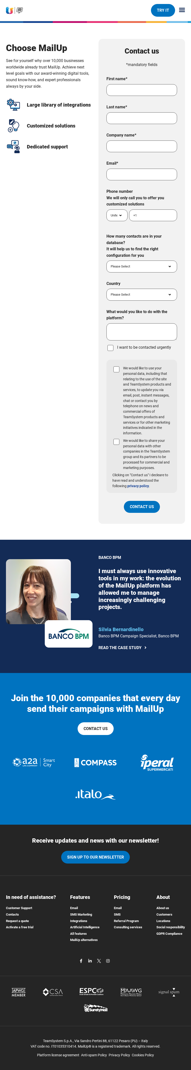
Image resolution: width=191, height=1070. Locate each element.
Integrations (78, 921)
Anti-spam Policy (94, 1055)
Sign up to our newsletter (95, 857)
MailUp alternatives (84, 940)
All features (78, 934)
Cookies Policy (143, 1055)
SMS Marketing (81, 914)
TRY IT (163, 10)
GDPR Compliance (169, 934)
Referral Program (126, 921)
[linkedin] (90, 960)
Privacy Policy (119, 1055)
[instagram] (108, 960)
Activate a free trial (19, 927)
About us (162, 908)
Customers (164, 914)
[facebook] (81, 960)
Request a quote (17, 921)
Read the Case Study (120, 648)
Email (74, 908)
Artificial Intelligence (84, 927)
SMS (117, 914)
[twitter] (99, 960)
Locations (163, 921)
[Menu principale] (180, 10)
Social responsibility (170, 927)
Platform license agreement (58, 1055)
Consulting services (128, 927)
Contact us (96, 728)
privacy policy (138, 486)
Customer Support (19, 908)
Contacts (12, 914)
